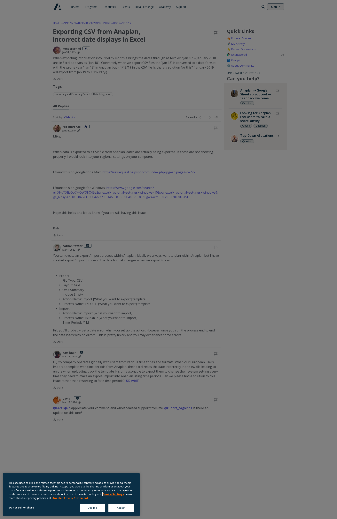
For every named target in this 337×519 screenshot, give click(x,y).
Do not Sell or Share (21, 507)
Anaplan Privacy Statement (70, 498)
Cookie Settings (113, 494)
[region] (71, 494)
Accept (121, 507)
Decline (92, 507)
